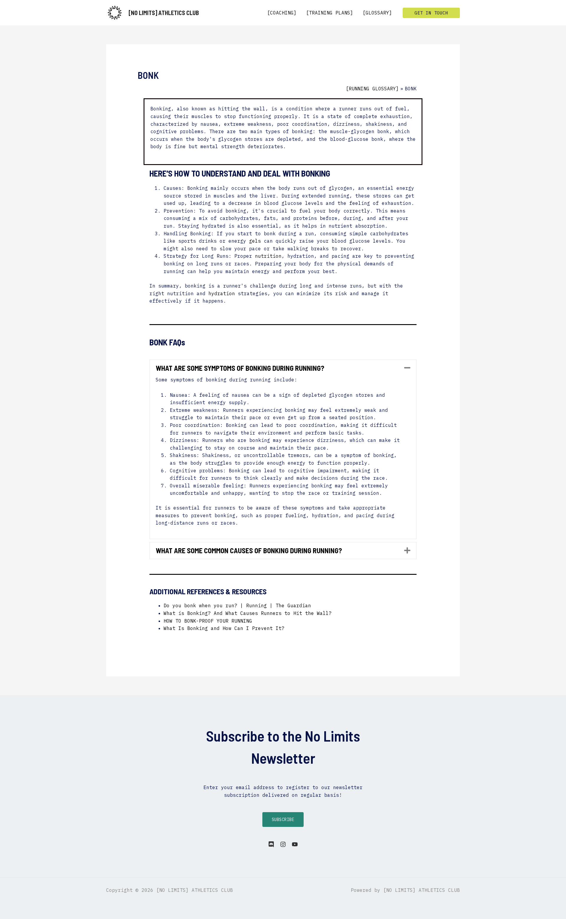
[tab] (283, 368)
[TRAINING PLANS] (329, 13)
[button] (431, 13)
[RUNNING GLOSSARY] (372, 89)
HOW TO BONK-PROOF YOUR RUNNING (208, 621)
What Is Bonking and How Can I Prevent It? (224, 628)
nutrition (268, 256)
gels (255, 241)
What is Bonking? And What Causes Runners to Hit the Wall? (248, 613)
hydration (221, 293)
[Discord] (271, 844)
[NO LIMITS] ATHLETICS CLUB (164, 12)
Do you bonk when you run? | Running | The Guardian (237, 605)
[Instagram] (283, 844)
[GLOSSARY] (377, 13)
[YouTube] (295, 844)
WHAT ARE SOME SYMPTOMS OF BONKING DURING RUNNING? (240, 368)
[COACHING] (282, 13)
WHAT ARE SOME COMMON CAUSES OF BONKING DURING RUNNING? (249, 550)
